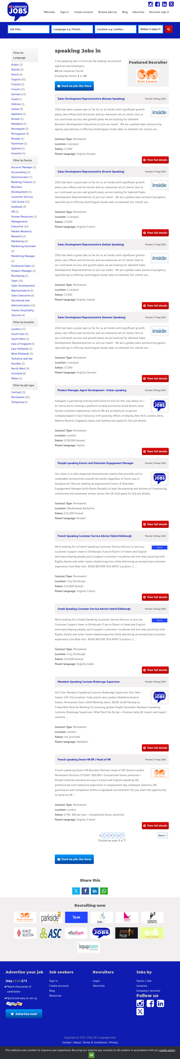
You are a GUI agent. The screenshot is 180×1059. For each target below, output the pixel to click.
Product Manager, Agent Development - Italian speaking (92, 390)
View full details (157, 160)
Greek (14, 99)
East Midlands (20, 349)
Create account (83, 12)
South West (18, 339)
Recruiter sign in (159, 12)
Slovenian (17, 143)
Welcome (49, 12)
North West (18, 368)
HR (13, 211)
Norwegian (18, 129)
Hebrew (16, 104)
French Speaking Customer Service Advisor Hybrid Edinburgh (95, 536)
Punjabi (15, 138)
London (15, 329)
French (15, 89)
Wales (14, 378)
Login (96, 981)
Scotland (16, 373)
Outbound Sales (21, 266)
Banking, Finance (21, 182)
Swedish (16, 153)
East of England (21, 344)
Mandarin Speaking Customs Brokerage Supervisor (89, 681)
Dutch (15, 74)
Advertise (138, 12)
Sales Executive (20, 295)
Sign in (64, 12)
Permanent (17, 397)
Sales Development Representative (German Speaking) (92, 317)
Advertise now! (26, 1014)
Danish (15, 69)
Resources (55, 995)
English (15, 79)
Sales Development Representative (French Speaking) (91, 171)
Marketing (17, 241)
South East (18, 334)
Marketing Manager (23, 256)
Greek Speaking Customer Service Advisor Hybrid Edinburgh (94, 609)
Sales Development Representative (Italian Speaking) (91, 244)
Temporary (17, 402)
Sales (14, 280)
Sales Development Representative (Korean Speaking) (91, 99)
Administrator (20, 177)
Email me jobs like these (76, 86)
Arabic (15, 64)
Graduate (16, 206)
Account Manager (21, 167)
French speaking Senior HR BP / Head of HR (84, 759)
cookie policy (167, 1050)
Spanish (16, 148)
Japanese (16, 114)
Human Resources (22, 216)
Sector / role (143, 981)
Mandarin (17, 124)
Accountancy (19, 172)
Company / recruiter (148, 990)
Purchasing (18, 276)
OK (91, 1055)
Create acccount (59, 986)
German (16, 94)
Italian (15, 109)
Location (141, 986)
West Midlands (20, 353)
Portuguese (18, 133)
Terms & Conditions (95, 1042)
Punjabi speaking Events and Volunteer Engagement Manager (95, 463)
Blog (125, 12)
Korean (15, 119)
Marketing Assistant (23, 246)
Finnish (15, 84)
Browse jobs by (107, 12)
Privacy (113, 1042)
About (77, 1042)
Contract (16, 392)
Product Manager (21, 271)
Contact (67, 1042)
